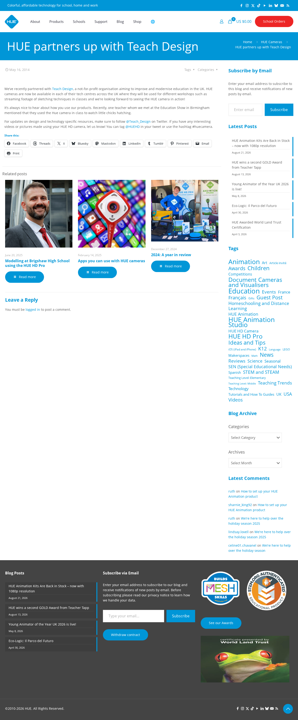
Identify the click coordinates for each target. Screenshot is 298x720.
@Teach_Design (138, 121)
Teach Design (62, 89)
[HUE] (12, 21)
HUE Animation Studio (251, 322)
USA (288, 394)
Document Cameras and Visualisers (255, 282)
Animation (244, 261)
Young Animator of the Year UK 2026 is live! (260, 186)
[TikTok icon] (259, 5)
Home (247, 42)
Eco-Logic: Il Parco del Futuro (254, 205)
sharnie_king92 (240, 505)
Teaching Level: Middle (242, 383)
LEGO (286, 349)
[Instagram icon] (247, 5)
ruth (231, 491)
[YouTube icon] (264, 5)
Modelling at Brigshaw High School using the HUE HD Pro (37, 263)
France (284, 292)
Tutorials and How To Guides (251, 394)
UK (278, 394)
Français (237, 297)
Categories (238, 426)
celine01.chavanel (242, 545)
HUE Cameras (271, 42)
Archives (236, 451)
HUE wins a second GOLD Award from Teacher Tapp (257, 165)
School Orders (274, 21)
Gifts (251, 298)
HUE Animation (243, 314)
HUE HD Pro (245, 336)
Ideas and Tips (246, 342)
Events (269, 291)
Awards (236, 268)
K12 (262, 348)
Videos (235, 399)
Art (264, 262)
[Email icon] (282, 5)
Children (258, 268)
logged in (33, 309)
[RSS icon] (288, 5)
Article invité (277, 263)
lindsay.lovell (238, 532)
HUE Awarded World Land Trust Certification (256, 225)
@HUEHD (132, 126)
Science (254, 360)
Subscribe (279, 109)
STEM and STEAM (261, 372)
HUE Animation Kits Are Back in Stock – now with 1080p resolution (261, 143)
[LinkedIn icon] (270, 5)
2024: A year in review (171, 254)
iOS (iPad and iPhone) (242, 349)
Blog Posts (14, 573)
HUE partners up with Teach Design (263, 47)
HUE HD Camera (243, 331)
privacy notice (158, 595)
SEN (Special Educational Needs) (260, 366)
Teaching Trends (275, 382)
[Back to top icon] (288, 709)
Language (275, 349)
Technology (238, 388)
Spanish (234, 372)
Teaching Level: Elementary (247, 378)
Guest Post (270, 297)
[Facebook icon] (241, 5)
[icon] (276, 5)
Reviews (236, 360)
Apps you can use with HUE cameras (111, 260)
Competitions (240, 274)
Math (254, 355)
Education (244, 291)
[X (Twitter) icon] (253, 5)
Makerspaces (238, 355)
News (267, 354)
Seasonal (272, 361)
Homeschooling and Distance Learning (258, 306)
